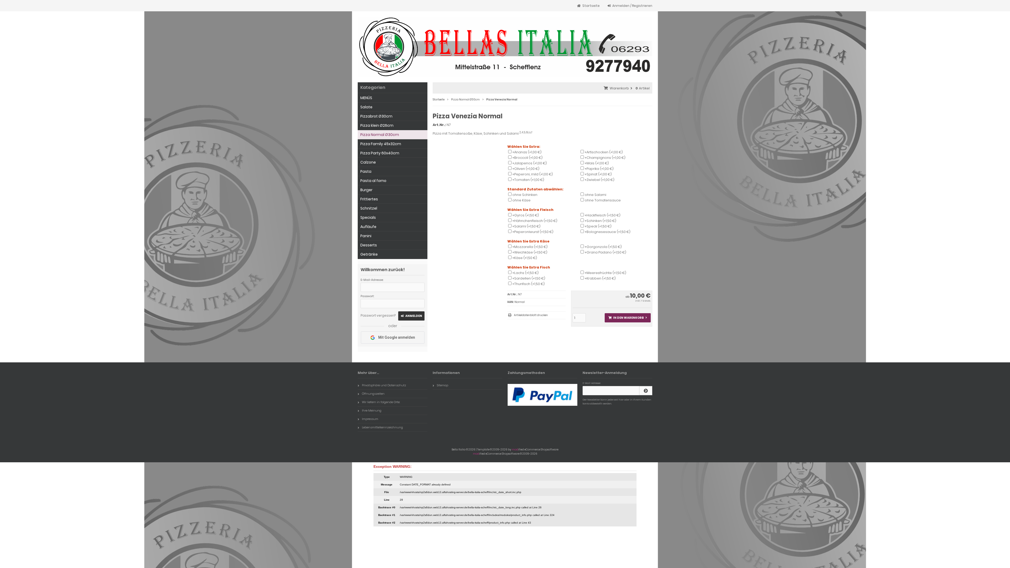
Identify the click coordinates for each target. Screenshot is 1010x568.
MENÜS (366, 97)
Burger (366, 189)
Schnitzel (368, 208)
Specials (368, 217)
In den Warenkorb (627, 318)
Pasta (365, 171)
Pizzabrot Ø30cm (376, 116)
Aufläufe (368, 226)
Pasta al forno (373, 180)
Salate (366, 107)
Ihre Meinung (371, 410)
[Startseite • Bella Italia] (505, 47)
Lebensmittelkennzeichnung (382, 427)
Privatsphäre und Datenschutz (384, 385)
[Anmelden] (645, 390)
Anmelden (411, 316)
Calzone (368, 162)
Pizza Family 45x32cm (380, 143)
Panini (365, 236)
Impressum (370, 419)
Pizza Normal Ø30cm (379, 134)
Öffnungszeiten (373, 394)
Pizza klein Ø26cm (376, 125)
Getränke (369, 254)
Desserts (368, 245)
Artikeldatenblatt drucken (531, 315)
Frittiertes (369, 199)
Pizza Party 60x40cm (379, 153)
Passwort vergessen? (378, 315)
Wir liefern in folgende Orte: (381, 402)
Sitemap (442, 385)
